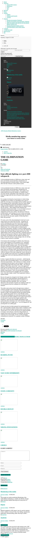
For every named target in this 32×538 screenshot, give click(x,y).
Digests (9, 82)
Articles (6, 13)
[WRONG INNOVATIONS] (9, 422)
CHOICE (4, 445)
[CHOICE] (9, 440)
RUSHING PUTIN (7, 355)
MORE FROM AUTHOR (22, 336)
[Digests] (9, 77)
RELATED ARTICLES (8, 336)
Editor (3, 163)
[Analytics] (15, 95)
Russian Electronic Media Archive (15, 25)
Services (6, 10)
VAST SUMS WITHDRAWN (10, 373)
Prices (5, 11)
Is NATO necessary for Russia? (14, 330)
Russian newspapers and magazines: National (18, 21)
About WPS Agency (12, 4)
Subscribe (10, 482)
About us (6, 3)
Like (6, 478)
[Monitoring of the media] (10, 70)
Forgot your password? (6, 53)
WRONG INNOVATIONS (9, 427)
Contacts (6, 28)
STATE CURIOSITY (7, 391)
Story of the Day (8, 153)
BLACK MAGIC (12, 329)
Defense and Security (12, 16)
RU (5, 32)
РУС (5, 43)
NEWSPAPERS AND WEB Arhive (16, 27)
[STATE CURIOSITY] (9, 386)
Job (8, 9)
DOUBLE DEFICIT (7, 409)
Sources (6, 18)
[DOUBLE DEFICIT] (9, 404)
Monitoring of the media (14, 74)
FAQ (8, 7)
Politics (8, 14)
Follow (8, 479)
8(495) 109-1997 (6, 144)
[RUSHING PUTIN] (9, 350)
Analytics (10, 100)
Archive (9, 17)
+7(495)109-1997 (8, 30)
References (9, 6)
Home (5, 2)
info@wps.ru (7, 31)
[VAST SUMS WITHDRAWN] (9, 368)
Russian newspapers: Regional (14, 20)
